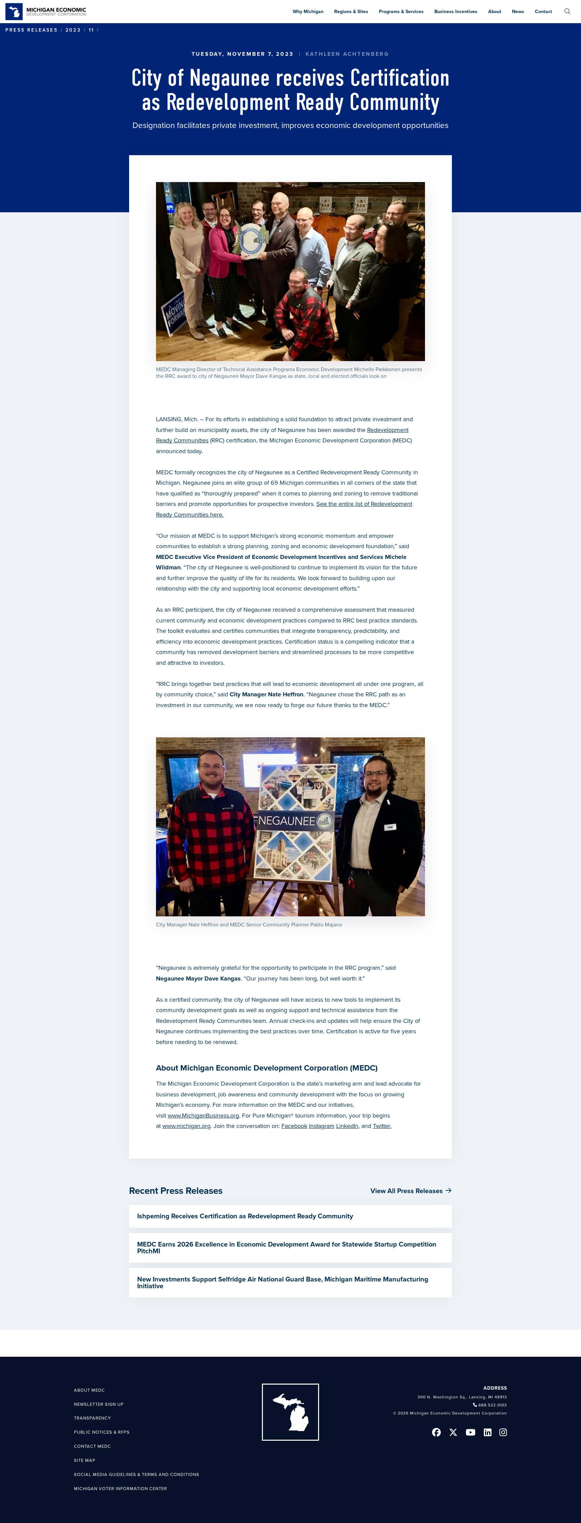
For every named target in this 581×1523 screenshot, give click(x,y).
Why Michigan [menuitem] (308, 11)
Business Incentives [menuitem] (455, 11)
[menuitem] (567, 11)
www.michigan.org (186, 1126)
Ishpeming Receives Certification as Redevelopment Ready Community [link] (245, 1216)
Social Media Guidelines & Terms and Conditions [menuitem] (136, 1474)
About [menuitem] (494, 11)
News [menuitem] (518, 11)
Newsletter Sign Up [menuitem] (99, 1404)
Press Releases (31, 30)
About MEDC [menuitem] (89, 1390)
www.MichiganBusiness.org (203, 1115)
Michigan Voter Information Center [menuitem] (120, 1488)
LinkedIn (347, 1126)
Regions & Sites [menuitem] (351, 11)
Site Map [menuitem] (84, 1460)
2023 (73, 30)
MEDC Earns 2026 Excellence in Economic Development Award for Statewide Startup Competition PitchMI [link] (286, 1248)
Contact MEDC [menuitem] (92, 1446)
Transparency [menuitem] (92, 1418)
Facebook (294, 1126)
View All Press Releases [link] (407, 1191)
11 (91, 30)
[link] (45, 11)
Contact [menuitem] (543, 11)
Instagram (322, 1126)
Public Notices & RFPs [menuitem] (102, 1432)
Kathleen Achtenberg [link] (347, 54)
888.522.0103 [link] (492, 1405)
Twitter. (382, 1126)
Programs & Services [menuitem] (401, 11)
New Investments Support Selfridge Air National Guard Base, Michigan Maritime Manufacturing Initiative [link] (282, 1282)
